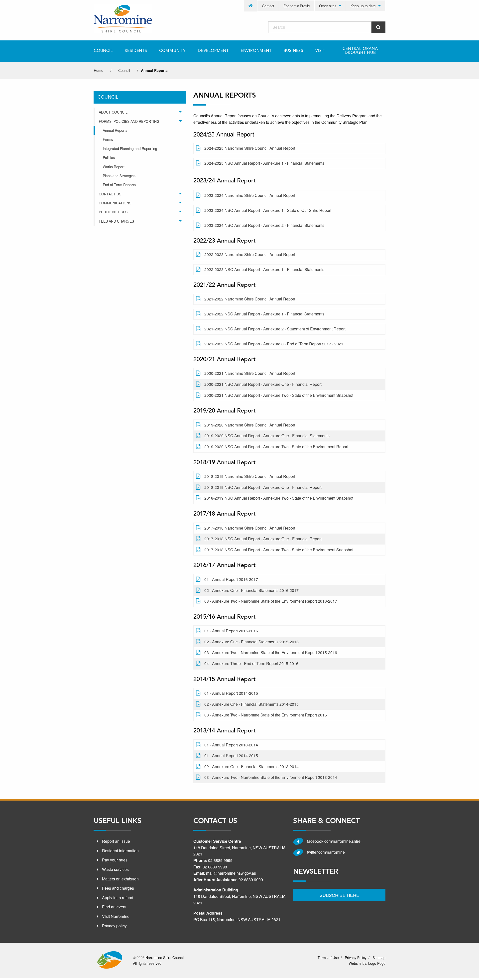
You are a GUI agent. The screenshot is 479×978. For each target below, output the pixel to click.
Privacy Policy (355, 957)
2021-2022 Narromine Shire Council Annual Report (249, 299)
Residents (136, 51)
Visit (320, 51)
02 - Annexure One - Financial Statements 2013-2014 (251, 766)
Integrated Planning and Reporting (130, 148)
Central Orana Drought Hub (360, 51)
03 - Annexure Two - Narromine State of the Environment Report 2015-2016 (270, 652)
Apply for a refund (117, 897)
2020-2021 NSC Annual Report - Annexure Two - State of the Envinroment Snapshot (278, 395)
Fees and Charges (116, 221)
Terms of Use (328, 957)
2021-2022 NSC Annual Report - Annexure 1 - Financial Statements (264, 314)
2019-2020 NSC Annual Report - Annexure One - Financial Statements (267, 435)
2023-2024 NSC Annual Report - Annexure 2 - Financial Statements (264, 225)
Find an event (114, 907)
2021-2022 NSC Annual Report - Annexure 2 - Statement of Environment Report (275, 329)
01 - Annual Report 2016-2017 (231, 579)
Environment (256, 51)
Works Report (113, 166)
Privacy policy (114, 926)
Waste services (115, 869)
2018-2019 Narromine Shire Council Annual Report (249, 476)
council (124, 70)
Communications (115, 202)
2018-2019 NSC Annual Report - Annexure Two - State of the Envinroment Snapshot (278, 498)
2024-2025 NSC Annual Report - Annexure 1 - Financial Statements (264, 163)
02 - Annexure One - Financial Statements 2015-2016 (251, 642)
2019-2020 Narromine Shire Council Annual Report (249, 425)
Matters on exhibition (120, 879)
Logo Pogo (376, 963)
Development (213, 51)
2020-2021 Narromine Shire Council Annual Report (249, 373)
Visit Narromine (115, 916)
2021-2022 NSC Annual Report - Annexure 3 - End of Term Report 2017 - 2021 (273, 344)
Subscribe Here (339, 895)
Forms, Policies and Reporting (129, 121)
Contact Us (110, 193)
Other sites (327, 5)
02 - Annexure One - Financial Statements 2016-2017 (251, 590)
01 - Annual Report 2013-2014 (231, 745)
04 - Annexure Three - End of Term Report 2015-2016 (251, 663)
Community (172, 51)
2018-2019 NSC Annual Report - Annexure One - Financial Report (263, 487)
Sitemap (378, 957)
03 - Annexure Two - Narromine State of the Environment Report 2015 (265, 715)
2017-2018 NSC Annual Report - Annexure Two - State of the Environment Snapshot (278, 550)
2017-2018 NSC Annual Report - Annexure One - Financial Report (263, 539)
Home (98, 70)
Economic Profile (296, 5)
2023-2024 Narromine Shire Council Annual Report (249, 195)
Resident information (120, 850)
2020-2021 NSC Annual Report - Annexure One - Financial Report (263, 384)
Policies (109, 157)
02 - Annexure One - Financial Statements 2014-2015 (251, 704)
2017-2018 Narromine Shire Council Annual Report (249, 528)
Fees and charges (118, 888)
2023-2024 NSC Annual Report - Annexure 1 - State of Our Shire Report (267, 210)
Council (103, 51)
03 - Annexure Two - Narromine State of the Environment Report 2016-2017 (270, 601)
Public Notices (113, 211)
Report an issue (116, 841)
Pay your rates (114, 860)
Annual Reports (115, 130)
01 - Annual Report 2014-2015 (231, 693)
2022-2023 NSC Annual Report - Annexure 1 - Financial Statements (264, 269)
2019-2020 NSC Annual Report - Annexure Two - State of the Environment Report (276, 446)
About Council (113, 112)
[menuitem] (250, 5)
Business (293, 51)
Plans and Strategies (119, 175)
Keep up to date (363, 5)
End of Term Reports (119, 184)
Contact (268, 5)
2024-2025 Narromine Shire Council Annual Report (249, 148)
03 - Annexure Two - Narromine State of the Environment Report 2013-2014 (270, 777)
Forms (108, 139)
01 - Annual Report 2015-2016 (231, 631)
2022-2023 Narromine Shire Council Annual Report (249, 254)
